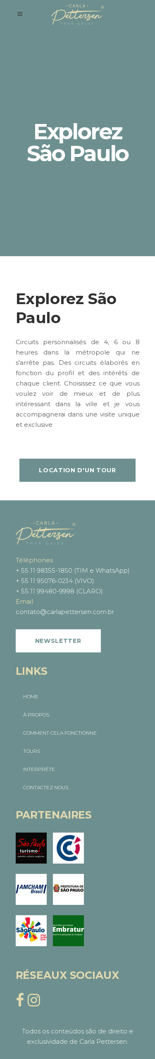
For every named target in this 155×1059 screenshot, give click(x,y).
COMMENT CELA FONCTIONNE (60, 733)
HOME (30, 696)
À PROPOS (36, 715)
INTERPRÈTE (39, 769)
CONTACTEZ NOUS (45, 787)
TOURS (31, 751)
